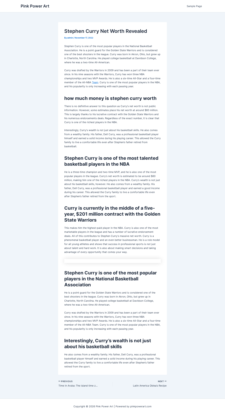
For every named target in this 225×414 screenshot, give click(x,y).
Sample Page (194, 6)
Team (95, 82)
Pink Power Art (35, 6)
